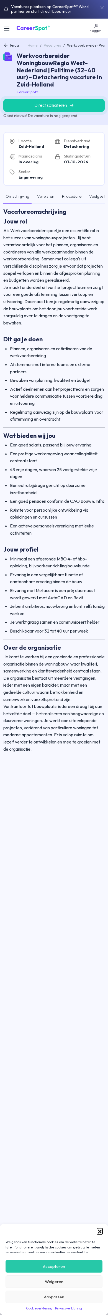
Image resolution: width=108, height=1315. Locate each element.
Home (33, 45)
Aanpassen (54, 1296)
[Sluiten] (102, 7)
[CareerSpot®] (33, 28)
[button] (99, 1231)
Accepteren (54, 1266)
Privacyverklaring (68, 1308)
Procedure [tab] (71, 196)
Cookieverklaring (39, 1308)
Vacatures (52, 45)
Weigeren (54, 1281)
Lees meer (61, 11)
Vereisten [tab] (45, 196)
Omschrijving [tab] (17, 196)
